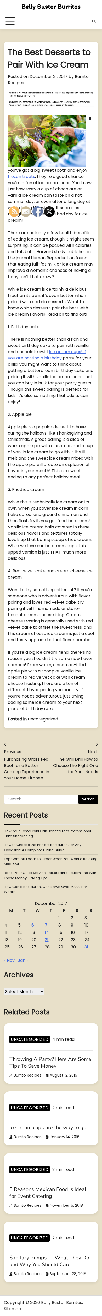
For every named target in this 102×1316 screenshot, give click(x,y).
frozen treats (21, 176)
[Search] (94, 21)
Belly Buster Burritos (51, 6)
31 (86, 947)
